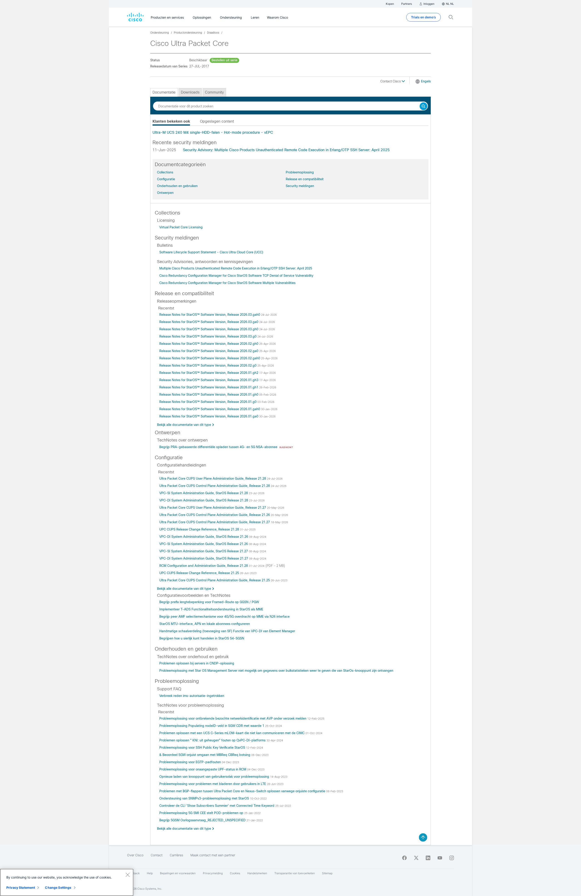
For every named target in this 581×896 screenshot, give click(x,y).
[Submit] (423, 106)
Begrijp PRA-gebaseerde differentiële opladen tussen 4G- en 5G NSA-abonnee (218, 447)
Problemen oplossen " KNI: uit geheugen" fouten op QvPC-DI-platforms (212, 740)
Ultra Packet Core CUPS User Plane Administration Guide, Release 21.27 (213, 507)
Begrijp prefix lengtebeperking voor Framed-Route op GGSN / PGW (209, 602)
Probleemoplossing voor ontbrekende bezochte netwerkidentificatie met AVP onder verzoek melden (233, 718)
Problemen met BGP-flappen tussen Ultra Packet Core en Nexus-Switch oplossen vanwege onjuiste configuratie (242, 791)
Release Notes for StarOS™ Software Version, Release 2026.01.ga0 (209, 416)
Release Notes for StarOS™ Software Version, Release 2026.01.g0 (208, 402)
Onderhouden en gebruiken (177, 186)
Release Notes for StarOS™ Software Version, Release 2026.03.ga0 (209, 322)
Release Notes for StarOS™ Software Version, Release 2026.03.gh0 (209, 329)
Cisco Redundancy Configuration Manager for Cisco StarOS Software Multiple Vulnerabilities (227, 283)
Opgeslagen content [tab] (217, 121)
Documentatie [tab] (164, 92)
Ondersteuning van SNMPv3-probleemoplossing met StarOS (204, 798)
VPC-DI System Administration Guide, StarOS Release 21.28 (204, 500)
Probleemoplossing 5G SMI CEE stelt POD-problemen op (201, 813)
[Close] (127, 874)
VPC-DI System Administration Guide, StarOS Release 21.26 (204, 536)
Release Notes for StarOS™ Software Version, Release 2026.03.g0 (208, 336)
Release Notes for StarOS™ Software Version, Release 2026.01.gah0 (210, 409)
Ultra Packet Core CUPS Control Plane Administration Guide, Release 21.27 (215, 522)
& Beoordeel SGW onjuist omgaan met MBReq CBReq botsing (205, 755)
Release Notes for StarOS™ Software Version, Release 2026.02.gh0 (209, 344)
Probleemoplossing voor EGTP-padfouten (190, 762)
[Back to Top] (423, 837)
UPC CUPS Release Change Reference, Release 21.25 (199, 573)
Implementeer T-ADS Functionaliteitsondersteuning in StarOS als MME (211, 609)
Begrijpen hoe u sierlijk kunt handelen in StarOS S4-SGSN (201, 638)
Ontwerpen (165, 193)
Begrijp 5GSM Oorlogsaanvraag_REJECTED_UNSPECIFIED (202, 820)
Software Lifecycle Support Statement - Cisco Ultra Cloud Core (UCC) (211, 252)
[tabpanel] (290, 132)
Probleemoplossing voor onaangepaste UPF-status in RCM (203, 769)
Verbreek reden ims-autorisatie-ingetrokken (191, 696)
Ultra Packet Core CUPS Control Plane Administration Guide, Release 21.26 (215, 515)
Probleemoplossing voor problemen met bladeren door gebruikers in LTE (213, 784)
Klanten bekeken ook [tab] (171, 121)
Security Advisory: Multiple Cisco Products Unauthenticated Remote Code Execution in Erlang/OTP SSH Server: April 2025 (286, 150)
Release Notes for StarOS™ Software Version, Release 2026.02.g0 (208, 365)
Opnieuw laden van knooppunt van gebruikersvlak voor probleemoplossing (214, 776)
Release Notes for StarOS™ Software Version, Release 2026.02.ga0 (209, 351)
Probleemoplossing (300, 172)
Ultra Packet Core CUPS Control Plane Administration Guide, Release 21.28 (215, 486)
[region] (66, 882)
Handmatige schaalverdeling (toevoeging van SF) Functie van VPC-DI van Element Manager (227, 631)
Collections (165, 172)
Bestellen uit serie (224, 60)
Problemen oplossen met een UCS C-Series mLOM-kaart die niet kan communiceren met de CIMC (232, 733)
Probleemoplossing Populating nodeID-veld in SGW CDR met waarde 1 (212, 726)
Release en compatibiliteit (305, 179)
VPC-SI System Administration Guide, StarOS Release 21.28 (204, 493)
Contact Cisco (391, 81)
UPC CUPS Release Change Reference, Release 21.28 (199, 529)
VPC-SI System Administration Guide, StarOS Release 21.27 (204, 551)
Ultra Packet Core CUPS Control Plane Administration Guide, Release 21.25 (215, 580)
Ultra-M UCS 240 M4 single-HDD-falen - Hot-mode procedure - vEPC (213, 132)
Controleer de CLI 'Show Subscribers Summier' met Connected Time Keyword (217, 805)
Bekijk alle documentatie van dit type (184, 425)
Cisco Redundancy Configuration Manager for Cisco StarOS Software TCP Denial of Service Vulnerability (236, 275)
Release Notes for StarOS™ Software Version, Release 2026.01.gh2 (209, 373)
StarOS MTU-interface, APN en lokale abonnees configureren (204, 624)
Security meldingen (300, 186)
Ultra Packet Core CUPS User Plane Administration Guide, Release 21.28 (213, 478)
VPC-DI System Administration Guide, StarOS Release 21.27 (204, 558)
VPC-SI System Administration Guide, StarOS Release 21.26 (204, 544)
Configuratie (166, 179)
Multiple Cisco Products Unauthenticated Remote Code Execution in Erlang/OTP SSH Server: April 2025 (235, 268)
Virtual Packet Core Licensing (181, 227)
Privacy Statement (20, 887)
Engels (426, 81)
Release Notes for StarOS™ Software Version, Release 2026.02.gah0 (210, 358)
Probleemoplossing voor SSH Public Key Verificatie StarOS (202, 747)
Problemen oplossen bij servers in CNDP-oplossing (196, 663)
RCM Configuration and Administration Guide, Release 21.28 (204, 566)
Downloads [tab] (190, 92)
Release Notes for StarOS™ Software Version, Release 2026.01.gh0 (209, 394)
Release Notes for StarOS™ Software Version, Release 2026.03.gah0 (210, 314)
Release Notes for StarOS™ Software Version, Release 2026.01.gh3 (209, 380)
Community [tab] (214, 92)
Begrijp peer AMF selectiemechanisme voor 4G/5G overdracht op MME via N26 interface (224, 616)
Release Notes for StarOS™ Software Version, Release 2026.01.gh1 (209, 387)
